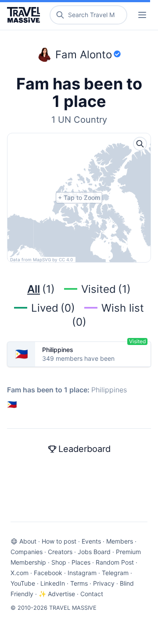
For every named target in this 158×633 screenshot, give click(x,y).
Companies (27, 551)
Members (119, 541)
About (27, 541)
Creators (60, 551)
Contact (91, 593)
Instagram (82, 572)
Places (81, 562)
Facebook (48, 572)
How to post (59, 541)
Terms (79, 583)
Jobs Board (94, 551)
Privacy (104, 583)
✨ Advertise (57, 593)
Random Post (115, 562)
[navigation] (142, 15)
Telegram (115, 572)
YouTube (23, 583)
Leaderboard (84, 449)
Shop (58, 562)
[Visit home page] (25, 15)
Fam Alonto (83, 54)
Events (91, 541)
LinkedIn (52, 583)
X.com (20, 572)
